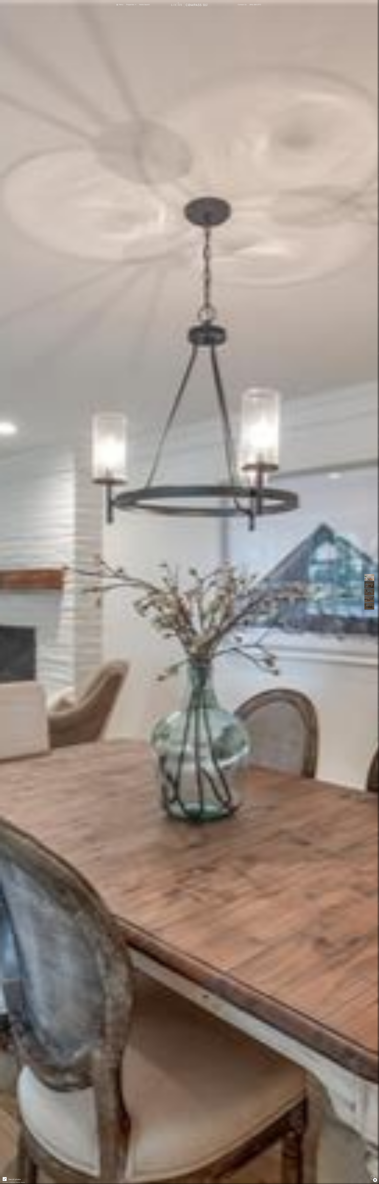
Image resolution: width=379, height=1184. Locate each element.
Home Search (144, 5)
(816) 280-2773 (255, 5)
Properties (130, 5)
